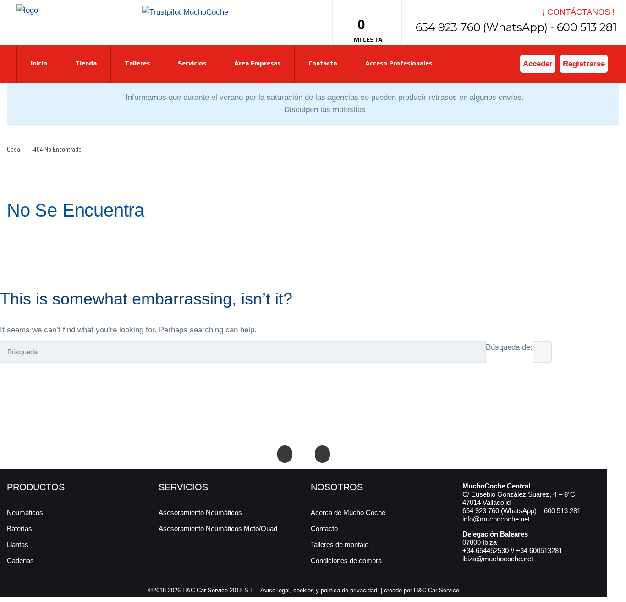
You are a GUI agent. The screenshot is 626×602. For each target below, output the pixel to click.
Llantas (17, 544)
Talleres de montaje (339, 544)
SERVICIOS (183, 487)
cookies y (307, 590)
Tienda (86, 63)
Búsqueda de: (509, 347)
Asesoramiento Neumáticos (200, 512)
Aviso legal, (276, 590)
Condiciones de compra (346, 560)
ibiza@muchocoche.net (497, 559)
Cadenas (20, 560)
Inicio (39, 63)
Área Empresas (257, 63)
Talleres (137, 63)
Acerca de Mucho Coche (348, 512)
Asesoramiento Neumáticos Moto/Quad (218, 528)
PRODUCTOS (36, 487)
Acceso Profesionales (398, 63)
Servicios (192, 63)
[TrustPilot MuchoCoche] (185, 11)
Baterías (19, 528)
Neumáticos (25, 512)
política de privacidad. (350, 590)
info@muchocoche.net (496, 519)
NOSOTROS (337, 487)
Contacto (322, 63)
